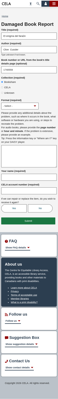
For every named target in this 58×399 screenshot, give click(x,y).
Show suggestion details (20, 344)
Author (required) (11, 43)
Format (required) (11, 100)
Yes (14, 208)
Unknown (9, 93)
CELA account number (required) (20, 184)
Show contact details (18, 367)
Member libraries (20, 298)
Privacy (15, 291)
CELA (7, 87)
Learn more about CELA (24, 287)
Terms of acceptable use (24, 295)
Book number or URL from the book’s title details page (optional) (25, 62)
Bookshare (10, 82)
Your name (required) (13, 171)
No (40, 208)
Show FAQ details (16, 247)
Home (5, 16)
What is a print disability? (24, 302)
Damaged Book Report (27, 24)
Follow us (11, 321)
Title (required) (9, 30)
